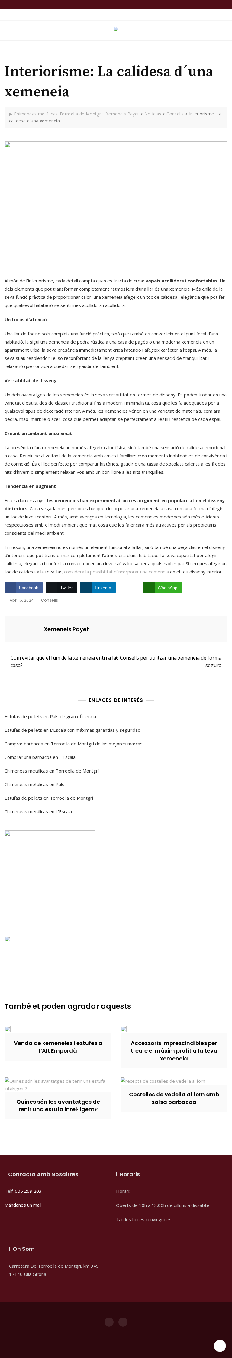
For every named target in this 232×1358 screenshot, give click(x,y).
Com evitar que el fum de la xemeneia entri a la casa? (63, 661)
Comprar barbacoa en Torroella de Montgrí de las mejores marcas (74, 743)
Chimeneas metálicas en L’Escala (38, 811)
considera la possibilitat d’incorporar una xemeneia (116, 572)
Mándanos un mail (23, 1205)
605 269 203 (28, 1191)
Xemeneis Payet (66, 629)
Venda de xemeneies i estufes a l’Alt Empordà (58, 1046)
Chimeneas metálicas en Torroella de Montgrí (52, 771)
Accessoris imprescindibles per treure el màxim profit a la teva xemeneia (174, 1050)
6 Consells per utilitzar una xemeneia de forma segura (168, 661)
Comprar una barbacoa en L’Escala (40, 757)
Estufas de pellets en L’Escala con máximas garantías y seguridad (72, 730)
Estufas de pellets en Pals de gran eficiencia (50, 716)
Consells (49, 600)
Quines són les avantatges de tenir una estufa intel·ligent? (58, 1105)
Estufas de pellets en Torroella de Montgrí (49, 798)
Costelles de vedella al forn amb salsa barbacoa (174, 1098)
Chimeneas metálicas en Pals (34, 784)
